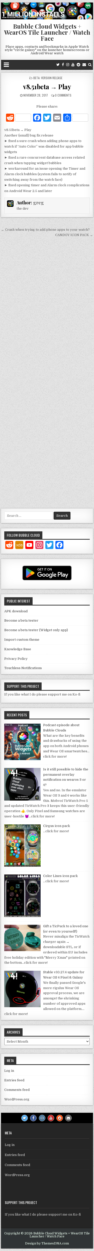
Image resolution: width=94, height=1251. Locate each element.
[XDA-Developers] (19, 545)
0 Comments (63, 95)
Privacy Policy (16, 659)
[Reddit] (78, 65)
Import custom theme (21, 639)
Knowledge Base (17, 649)
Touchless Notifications (23, 668)
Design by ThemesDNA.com (47, 1243)
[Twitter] (58, 65)
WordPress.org (16, 1099)
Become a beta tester (21, 620)
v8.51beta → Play (47, 86)
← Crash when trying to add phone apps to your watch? (45, 229)
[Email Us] (84, 65)
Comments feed (17, 1090)
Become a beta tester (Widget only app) (36, 630)
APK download (16, 611)
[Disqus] (47, 308)
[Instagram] (67, 65)
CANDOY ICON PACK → (74, 235)
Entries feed (14, 1080)
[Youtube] (72, 65)
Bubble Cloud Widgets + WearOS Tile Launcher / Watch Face (47, 32)
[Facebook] (63, 65)
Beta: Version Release (47, 78)
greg (38, 203)
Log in (9, 1071)
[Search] (89, 65)
